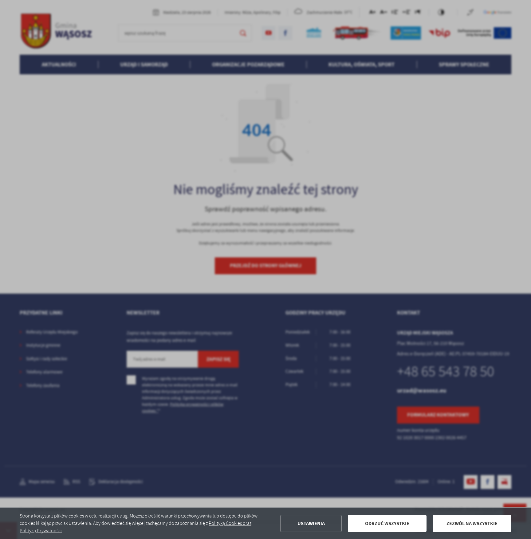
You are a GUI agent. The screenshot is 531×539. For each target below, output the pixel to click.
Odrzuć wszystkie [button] (387, 523)
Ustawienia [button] (311, 523)
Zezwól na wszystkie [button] (472, 523)
